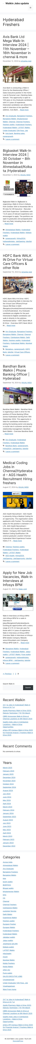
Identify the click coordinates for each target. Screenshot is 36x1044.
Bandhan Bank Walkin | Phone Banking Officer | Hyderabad (16, 372)
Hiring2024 (21, 238)
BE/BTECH (7, 885)
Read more (24, 110)
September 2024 (9, 787)
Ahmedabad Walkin (13, 230)
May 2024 (7, 800)
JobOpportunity (19, 558)
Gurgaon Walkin (9, 927)
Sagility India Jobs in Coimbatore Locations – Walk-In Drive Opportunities (15, 724)
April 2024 (7, 804)
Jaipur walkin (8, 940)
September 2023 (9, 817)
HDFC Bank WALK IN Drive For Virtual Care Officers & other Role (18, 262)
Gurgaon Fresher (9, 924)
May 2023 (7, 830)
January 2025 (8, 774)
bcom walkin (8, 882)
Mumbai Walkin (9, 960)
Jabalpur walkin (9, 937)
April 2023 (7, 833)
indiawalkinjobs (9, 241)
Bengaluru (9, 349)
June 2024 (7, 797)
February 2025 (8, 771)
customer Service (9, 911)
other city (6, 970)
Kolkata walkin (8, 947)
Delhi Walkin (7, 914)
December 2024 (9, 777)
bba (4, 878)
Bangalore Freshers (24, 116)
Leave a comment (12, 139)
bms (4, 895)
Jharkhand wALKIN (10, 944)
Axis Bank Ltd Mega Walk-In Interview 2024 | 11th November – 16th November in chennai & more (17, 47)
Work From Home (9, 989)
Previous (7, 674)
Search (28, 688)
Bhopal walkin (8, 888)
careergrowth (8, 136)
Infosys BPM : (8, 660)
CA (4, 898)
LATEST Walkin (24, 128)
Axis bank (9, 133)
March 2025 (7, 768)
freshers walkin (9, 125)
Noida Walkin (8, 967)
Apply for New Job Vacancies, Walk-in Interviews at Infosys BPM (17, 579)
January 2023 (8, 843)
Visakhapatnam (9, 986)
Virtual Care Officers (22, 352)
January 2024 (8, 813)
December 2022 (9, 846)
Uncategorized (8, 980)
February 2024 (8, 810)
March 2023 (7, 836)
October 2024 (8, 784)
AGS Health (9, 556)
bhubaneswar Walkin (11, 892)
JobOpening (20, 241)
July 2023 (6, 823)
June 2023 (7, 826)
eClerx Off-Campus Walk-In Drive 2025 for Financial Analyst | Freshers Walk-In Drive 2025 (18, 732)
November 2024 (9, 781)
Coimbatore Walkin (18, 337)
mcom (5, 957)
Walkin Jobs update (17, 3)
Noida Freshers (9, 963)
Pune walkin (26, 654)
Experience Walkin (10, 918)
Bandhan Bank (11, 446)
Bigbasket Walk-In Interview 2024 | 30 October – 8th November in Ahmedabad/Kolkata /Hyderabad (17, 161)
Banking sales (19, 133)
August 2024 (8, 791)
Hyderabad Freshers (23, 125)
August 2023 (8, 820)
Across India (7, 862)
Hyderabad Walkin (10, 128)
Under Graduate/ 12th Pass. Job (15, 131)
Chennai (12, 122)
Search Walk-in (8, 684)
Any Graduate (10, 116)
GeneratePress (18, 1041)
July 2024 (6, 794)
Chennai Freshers (23, 122)
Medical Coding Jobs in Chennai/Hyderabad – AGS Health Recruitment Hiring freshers (17, 473)
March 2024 (7, 807)
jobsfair (29, 241)
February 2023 (8, 839)
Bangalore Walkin (9, 119)
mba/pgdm (7, 954)
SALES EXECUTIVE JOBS (12, 976)
